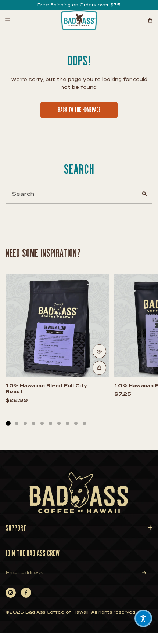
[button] (143, 618)
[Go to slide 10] (84, 423)
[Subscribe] (144, 572)
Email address (25, 572)
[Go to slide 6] (50, 423)
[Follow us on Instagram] (11, 593)
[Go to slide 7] (59, 423)
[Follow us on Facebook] (26, 593)
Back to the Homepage (79, 110)
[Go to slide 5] (42, 423)
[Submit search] (144, 194)
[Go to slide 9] (76, 423)
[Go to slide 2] (16, 423)
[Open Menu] (7, 20)
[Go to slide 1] (8, 423)
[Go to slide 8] (67, 423)
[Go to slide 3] (25, 423)
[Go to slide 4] (33, 423)
